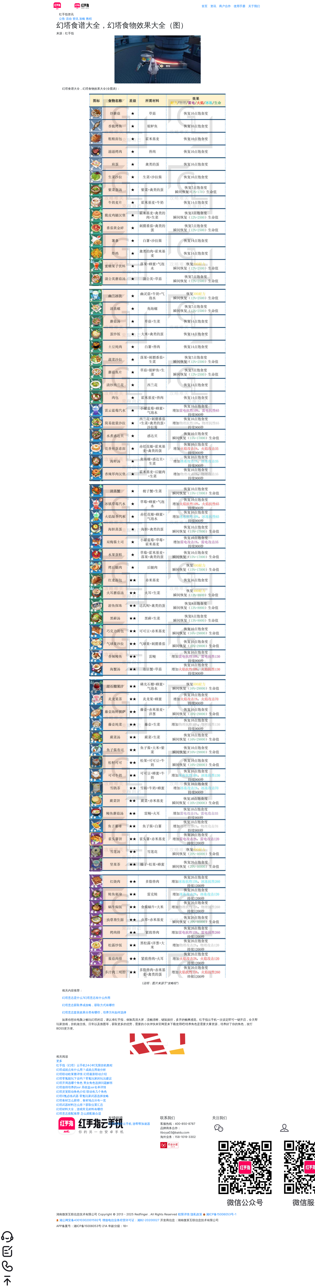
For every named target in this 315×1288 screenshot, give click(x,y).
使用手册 (239, 6)
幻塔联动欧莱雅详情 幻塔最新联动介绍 (81, 1074)
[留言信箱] (157, 1251)
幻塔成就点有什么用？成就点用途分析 (81, 1069)
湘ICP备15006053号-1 (220, 1214)
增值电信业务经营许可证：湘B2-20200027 (130, 1220)
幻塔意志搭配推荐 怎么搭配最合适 (78, 1113)
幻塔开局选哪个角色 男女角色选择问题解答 (84, 1083)
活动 (69, 18)
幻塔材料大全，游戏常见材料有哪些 (79, 1109)
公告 (62, 18)
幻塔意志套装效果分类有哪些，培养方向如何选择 (94, 1012)
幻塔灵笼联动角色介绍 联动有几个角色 (81, 1091)
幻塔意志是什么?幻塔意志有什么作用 (86, 998)
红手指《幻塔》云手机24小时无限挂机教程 (84, 1065)
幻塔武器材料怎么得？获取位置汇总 (79, 1105)
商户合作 (225, 6)
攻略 (82, 18)
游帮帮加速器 (141, 1123)
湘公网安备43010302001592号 (80, 1220)
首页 (204, 6)
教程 (89, 18)
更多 (59, 1061)
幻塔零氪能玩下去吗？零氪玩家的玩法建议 (84, 1078)
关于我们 (254, 6)
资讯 (213, 6)
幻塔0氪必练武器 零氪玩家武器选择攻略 (82, 1096)
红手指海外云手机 (120, 1123)
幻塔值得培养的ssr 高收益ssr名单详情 (81, 1087)
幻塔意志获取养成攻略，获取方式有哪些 (88, 1005)
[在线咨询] (157, 1237)
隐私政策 (196, 1214)
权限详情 (184, 1214)
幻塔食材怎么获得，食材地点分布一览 (81, 1100)
